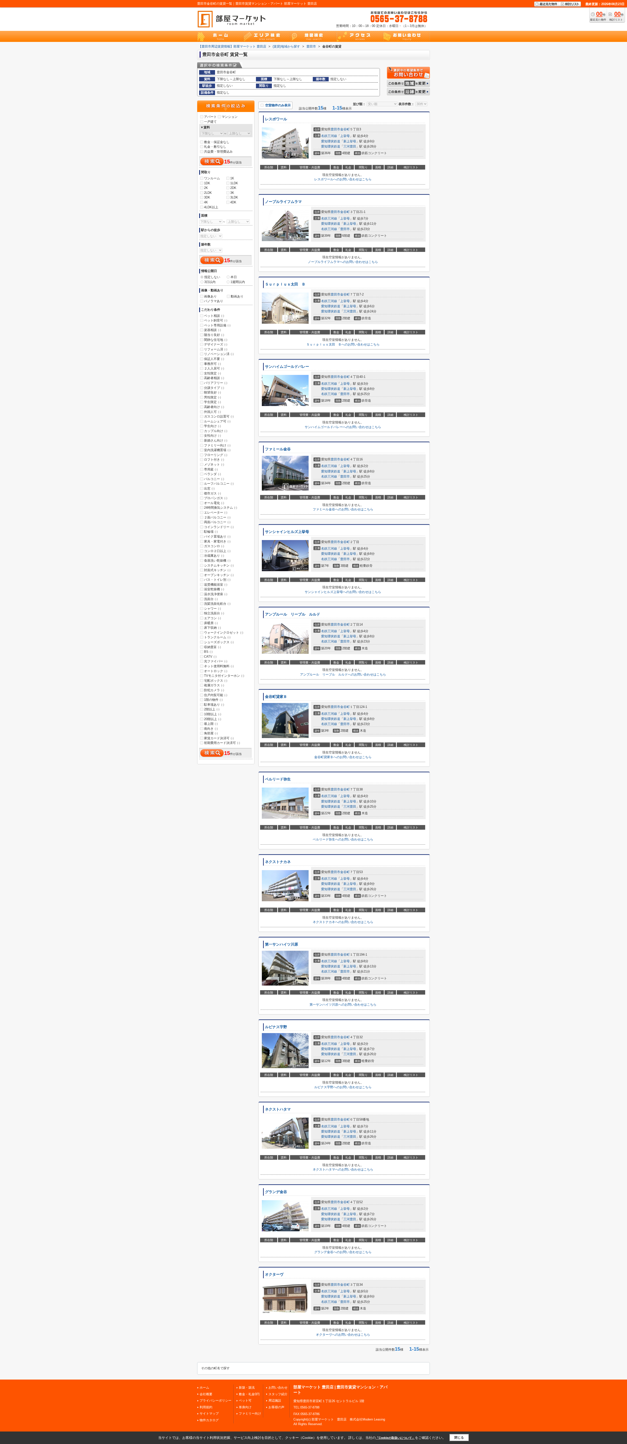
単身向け (245, 1407)
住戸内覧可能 (215, 695)
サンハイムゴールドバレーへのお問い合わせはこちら (343, 427)
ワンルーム (212, 178)
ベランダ (212, 474)
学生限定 (212, 402)
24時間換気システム (220, 507)
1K (232, 178)
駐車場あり (214, 704)
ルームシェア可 (217, 421)
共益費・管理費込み (218, 151)
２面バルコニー (217, 517)
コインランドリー (219, 527)
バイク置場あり (217, 536)
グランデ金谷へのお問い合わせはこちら (343, 1252)
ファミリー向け (217, 445)
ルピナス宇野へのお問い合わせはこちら (343, 1087)
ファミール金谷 (278, 449)
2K (206, 188)
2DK (233, 188)
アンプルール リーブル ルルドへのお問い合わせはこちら (343, 674)
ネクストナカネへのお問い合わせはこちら (343, 922)
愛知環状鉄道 (330, 141)
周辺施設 (274, 1400)
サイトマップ (209, 1413)
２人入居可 (214, 368)
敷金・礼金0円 (249, 1394)
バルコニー (214, 479)
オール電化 (214, 503)
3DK (207, 197)
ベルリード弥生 (278, 779)
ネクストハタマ (278, 1109)
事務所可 (212, 364)
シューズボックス (219, 642)
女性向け (212, 435)
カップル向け (215, 431)
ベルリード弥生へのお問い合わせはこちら (343, 839)
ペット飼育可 (215, 320)
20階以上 (212, 719)
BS (208, 652)
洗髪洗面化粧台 (217, 603)
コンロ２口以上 (217, 551)
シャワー (212, 608)
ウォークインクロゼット (223, 632)
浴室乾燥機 (214, 589)
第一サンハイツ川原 (281, 944)
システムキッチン (219, 565)
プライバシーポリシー (215, 1400)
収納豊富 (212, 647)
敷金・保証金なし (216, 142)
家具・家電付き (217, 541)
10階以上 (212, 714)
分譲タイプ (214, 388)
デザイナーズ (215, 344)
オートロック (215, 671)
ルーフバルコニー (219, 483)
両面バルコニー (217, 522)
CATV (210, 656)
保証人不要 (214, 359)
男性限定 (212, 397)
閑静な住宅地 (215, 340)
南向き (211, 728)
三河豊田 (349, 146)
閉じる (459, 1437)
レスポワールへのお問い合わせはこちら (343, 179)
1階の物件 (213, 700)
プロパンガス (215, 498)
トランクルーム (217, 637)
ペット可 (245, 1400)
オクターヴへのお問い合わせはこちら (343, 1334)
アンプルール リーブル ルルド (292, 614)
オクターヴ (274, 1274)
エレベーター (215, 512)
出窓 (209, 488)
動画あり (237, 296)
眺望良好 (212, 392)
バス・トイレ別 (217, 579)
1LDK (234, 183)
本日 (233, 277)
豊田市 (335, 129)
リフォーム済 (215, 349)
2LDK (208, 193)
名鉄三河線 (329, 136)
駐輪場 (211, 531)
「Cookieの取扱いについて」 (395, 1438)
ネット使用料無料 (219, 666)
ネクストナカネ (278, 862)
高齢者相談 (214, 378)
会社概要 (206, 1394)
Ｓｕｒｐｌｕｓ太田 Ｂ (285, 284)
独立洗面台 (214, 613)
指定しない (212, 277)
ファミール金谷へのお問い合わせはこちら (343, 509)
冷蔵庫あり (214, 555)
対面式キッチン (217, 570)
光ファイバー (215, 661)
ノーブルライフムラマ (283, 202)
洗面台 (211, 599)
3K (232, 193)
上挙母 (345, 136)
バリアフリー (215, 383)
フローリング (215, 455)
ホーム (204, 1387)
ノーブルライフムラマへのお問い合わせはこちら (343, 262)
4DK (233, 202)
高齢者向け (214, 407)
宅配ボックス (215, 680)
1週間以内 (237, 282)
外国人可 (212, 412)
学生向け (212, 426)
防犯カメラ (214, 690)
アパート (210, 117)
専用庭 (211, 469)
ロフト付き (214, 459)
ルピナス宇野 (276, 1027)
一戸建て (210, 121)
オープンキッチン (219, 575)
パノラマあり (213, 301)
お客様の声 (276, 1407)
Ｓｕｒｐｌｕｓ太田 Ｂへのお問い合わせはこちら (343, 344)
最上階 (211, 724)
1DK (207, 183)
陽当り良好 (214, 335)
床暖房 (211, 623)
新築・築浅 (247, 1387)
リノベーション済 (219, 354)
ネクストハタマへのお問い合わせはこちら (343, 1169)
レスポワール (276, 119)
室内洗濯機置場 (217, 450)
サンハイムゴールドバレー (287, 367)
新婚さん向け (215, 440)
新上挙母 (349, 141)
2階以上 (211, 709)
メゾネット (214, 464)
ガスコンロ (214, 546)
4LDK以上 (211, 207)
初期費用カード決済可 (222, 743)
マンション (230, 117)
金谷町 (345, 129)
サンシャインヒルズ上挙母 (287, 532)
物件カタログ (209, 1420)
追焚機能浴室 (215, 584)
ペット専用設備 (217, 325)
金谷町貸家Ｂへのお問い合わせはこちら (343, 757)
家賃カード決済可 (219, 738)
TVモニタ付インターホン (224, 676)
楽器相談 (212, 330)
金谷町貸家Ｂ (276, 697)
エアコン (212, 618)
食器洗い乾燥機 (217, 560)
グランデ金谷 (276, 1192)
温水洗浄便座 (215, 594)
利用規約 (206, 1407)
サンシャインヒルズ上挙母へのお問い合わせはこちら (343, 592)
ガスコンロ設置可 (219, 416)
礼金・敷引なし (215, 146)
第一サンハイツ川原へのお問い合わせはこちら (343, 1004)
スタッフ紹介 (278, 1394)
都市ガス (212, 493)
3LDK (234, 197)
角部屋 (211, 733)
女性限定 (212, 373)
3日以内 (210, 282)
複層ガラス (214, 685)
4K (206, 202)
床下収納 (212, 627)
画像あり (210, 296)
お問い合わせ (278, 1387)
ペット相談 (214, 316)
